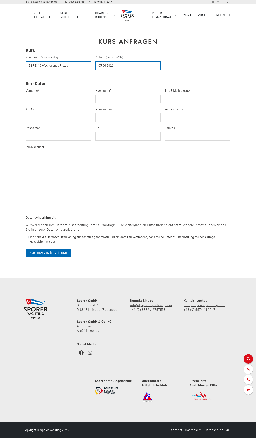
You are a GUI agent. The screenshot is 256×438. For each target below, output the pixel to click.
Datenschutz (214, 430)
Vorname (32, 90)
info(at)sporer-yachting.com (151, 305)
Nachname (103, 90)
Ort (97, 128)
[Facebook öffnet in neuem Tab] (213, 2)
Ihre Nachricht (35, 147)
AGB (229, 430)
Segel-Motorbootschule (73, 15)
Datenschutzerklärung (63, 229)
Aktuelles (224, 15)
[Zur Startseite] (128, 15)
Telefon (170, 128)
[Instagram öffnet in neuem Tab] (218, 2)
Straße (30, 109)
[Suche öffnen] (227, 2)
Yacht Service (194, 15)
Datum (109, 57)
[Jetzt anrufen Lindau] (248, 369)
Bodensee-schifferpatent (38, 15)
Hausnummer (104, 109)
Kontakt (176, 430)
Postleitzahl (33, 128)
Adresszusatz (174, 109)
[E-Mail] (248, 389)
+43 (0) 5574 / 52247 (199, 309)
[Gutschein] (248, 359)
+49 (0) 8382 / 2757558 (148, 309)
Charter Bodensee (102, 15)
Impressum (193, 430)
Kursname (42, 57)
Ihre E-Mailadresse (178, 90)
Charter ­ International (160, 15)
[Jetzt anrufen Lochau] (248, 379)
